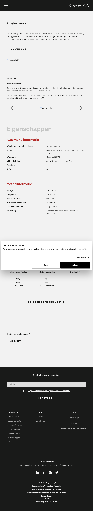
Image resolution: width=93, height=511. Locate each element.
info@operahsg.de (66, 465)
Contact (41, 417)
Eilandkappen (14, 429)
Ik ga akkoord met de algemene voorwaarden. (49, 391)
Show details (81, 258)
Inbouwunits (14, 442)
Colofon (46, 498)
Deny (46, 265)
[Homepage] (79, 5)
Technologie (73, 418)
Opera (73, 412)
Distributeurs (41, 421)
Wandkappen (14, 433)
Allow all (75, 265)
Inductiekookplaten (14, 421)
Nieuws (73, 423)
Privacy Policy (46, 496)
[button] (11, 108)
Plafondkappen (14, 438)
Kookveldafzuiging (14, 425)
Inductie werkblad (14, 417)
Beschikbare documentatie (73, 429)
